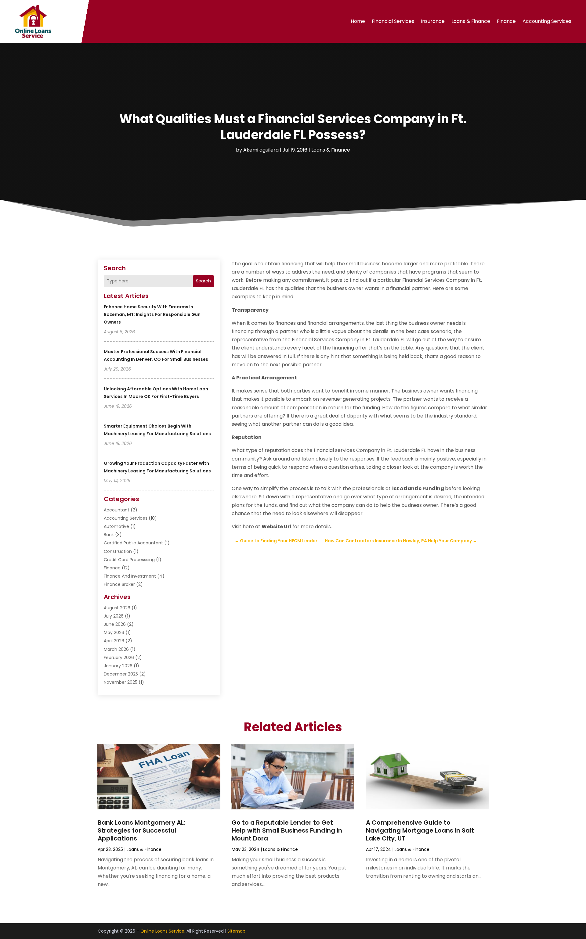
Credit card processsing (129, 560)
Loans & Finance (470, 21)
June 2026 (115, 624)
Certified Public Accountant (133, 543)
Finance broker (119, 584)
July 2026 (114, 616)
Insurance (433, 21)
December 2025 (121, 674)
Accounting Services (547, 21)
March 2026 (116, 649)
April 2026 (114, 641)
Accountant (116, 510)
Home (358, 21)
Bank (109, 535)
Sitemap (236, 931)
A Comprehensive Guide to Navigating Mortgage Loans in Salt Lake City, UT (420, 830)
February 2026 (119, 657)
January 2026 (118, 666)
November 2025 (120, 682)
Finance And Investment (130, 576)
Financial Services (393, 21)
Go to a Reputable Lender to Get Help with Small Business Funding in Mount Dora (287, 830)
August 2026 (117, 608)
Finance (506, 21)
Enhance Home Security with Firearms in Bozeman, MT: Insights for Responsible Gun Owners (152, 314)
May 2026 (114, 632)
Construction (118, 551)
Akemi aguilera (261, 149)
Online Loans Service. (162, 931)
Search (203, 281)
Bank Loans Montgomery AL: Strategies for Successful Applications (141, 830)
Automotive (116, 526)
